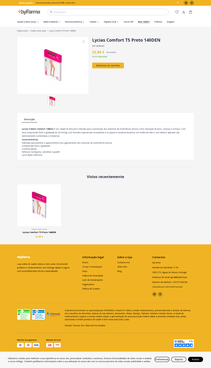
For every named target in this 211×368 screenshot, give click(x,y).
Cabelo (93, 21)
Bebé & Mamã (51, 21)
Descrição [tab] (29, 119)
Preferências (162, 359)
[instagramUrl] (192, 3)
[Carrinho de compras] (190, 12)
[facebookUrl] (186, 3)
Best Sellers (144, 21)
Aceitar (195, 359)
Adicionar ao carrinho (108, 65)
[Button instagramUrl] (191, 3)
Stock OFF (128, 21)
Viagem (170, 21)
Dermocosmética (73, 21)
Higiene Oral (110, 21)
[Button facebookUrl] (186, 3)
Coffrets (158, 21)
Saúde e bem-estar (26, 21)
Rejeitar (179, 359)
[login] (177, 12)
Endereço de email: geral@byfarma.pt (169, 277)
